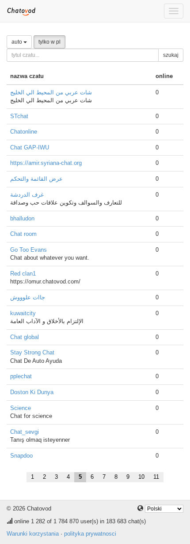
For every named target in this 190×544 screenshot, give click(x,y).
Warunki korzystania (33, 533)
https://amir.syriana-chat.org (46, 163)
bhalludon (22, 218)
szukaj (171, 55)
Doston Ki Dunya (31, 392)
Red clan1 (23, 273)
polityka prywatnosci (90, 533)
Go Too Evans (28, 249)
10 (141, 476)
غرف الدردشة (27, 194)
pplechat (21, 376)
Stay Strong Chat (32, 352)
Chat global (24, 337)
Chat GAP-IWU (29, 147)
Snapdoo (21, 455)
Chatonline (23, 131)
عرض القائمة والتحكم (36, 178)
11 (156, 476)
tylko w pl (49, 42)
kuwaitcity (23, 313)
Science (20, 408)
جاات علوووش (27, 297)
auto (17, 42)
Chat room (23, 234)
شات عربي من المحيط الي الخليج (51, 92)
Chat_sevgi (24, 431)
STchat (19, 116)
